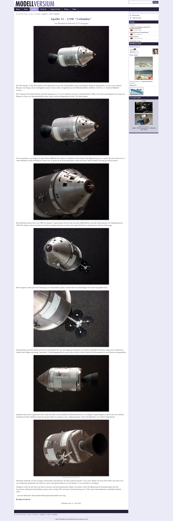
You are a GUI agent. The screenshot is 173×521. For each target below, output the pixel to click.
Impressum (81, 519)
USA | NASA (143, 129)
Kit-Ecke (43, 9)
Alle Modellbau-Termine (135, 41)
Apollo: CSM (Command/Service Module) (144, 128)
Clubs (74, 9)
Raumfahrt (37, 14)
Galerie (34, 9)
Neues (26, 9)
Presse (66, 9)
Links (86, 519)
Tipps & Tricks (55, 9)
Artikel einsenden (136, 18)
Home (18, 9)
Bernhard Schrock (147, 81)
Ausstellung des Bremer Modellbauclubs (139, 32)
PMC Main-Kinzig (133, 36)
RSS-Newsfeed (135, 15)
